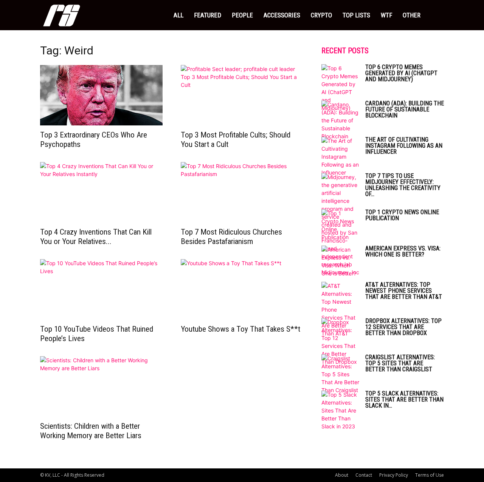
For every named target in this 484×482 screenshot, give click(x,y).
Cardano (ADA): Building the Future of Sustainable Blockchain (404, 109)
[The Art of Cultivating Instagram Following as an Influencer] (340, 156)
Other (411, 15)
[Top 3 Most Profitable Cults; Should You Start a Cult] (242, 95)
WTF (386, 15)
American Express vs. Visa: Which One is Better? (403, 251)
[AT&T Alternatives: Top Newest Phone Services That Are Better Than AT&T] (340, 309)
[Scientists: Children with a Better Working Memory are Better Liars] (101, 386)
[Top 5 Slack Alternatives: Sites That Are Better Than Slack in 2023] (340, 410)
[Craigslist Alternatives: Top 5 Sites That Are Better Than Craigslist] (340, 374)
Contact (363, 475)
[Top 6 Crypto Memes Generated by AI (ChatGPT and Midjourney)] (340, 88)
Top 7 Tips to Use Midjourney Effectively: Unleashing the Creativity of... (403, 185)
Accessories (282, 15)
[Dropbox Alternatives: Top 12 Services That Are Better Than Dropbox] (340, 342)
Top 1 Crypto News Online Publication (402, 215)
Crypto (321, 15)
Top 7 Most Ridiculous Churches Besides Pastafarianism (231, 236)
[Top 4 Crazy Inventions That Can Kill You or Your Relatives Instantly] (101, 192)
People (242, 15)
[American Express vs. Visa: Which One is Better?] (340, 261)
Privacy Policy (393, 475)
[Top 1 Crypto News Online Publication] (340, 225)
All (178, 15)
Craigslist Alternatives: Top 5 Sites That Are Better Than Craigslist (400, 363)
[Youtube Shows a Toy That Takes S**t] (242, 289)
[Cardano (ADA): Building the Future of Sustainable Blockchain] (340, 120)
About (341, 475)
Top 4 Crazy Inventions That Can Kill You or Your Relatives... (96, 236)
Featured (207, 15)
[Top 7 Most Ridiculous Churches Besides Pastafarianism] (242, 192)
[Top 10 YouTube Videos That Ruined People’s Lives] (101, 289)
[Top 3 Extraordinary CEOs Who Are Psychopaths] (101, 95)
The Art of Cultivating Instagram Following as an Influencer (403, 145)
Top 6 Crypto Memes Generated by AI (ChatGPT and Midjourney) (401, 73)
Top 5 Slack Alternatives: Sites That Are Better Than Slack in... (404, 399)
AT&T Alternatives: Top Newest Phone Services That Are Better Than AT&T (403, 290)
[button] (435, 15)
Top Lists (356, 15)
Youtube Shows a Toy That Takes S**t (240, 329)
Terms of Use (429, 475)
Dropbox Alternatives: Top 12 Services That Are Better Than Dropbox (403, 327)
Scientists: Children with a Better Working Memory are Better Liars (90, 431)
